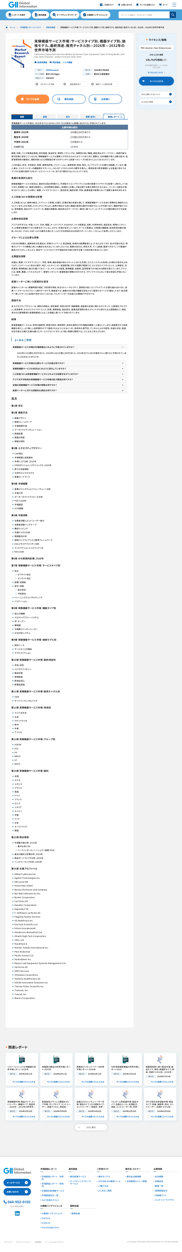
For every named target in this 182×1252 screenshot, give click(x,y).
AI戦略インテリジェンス (52, 1213)
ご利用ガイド (103, 1169)
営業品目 (159, 1181)
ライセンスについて (155, 72)
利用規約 (38, 1242)
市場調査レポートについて (31, 27)
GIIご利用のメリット (50, 1200)
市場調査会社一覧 (50, 1195)
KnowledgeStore (50, 1227)
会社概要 (159, 1176)
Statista (46, 1218)
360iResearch (52, 70)
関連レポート (113, 116)
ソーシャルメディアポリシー (55, 1242)
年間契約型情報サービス (53, 1191)
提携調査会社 (161, 1190)
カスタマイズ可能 (48, 85)
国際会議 (76, 1213)
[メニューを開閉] (174, 4)
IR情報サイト (161, 1195)
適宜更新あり (76, 85)
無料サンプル (104, 1176)
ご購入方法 (103, 1186)
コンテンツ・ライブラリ (164, 1200)
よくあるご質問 (105, 1190)
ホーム (12, 27)
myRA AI (46, 1223)
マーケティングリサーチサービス (80, 1182)
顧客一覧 (159, 1186)
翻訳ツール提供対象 (105, 85)
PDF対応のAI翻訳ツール (109, 1181)
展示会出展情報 (134, 1176)
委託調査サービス (78, 1176)
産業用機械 (51, 27)
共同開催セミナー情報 (137, 1181)
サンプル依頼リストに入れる (24, 1081)
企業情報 (158, 1169)
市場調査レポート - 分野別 (52, 1177)
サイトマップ (8, 1242)
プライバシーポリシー (23, 1242)
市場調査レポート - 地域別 (52, 1184)
